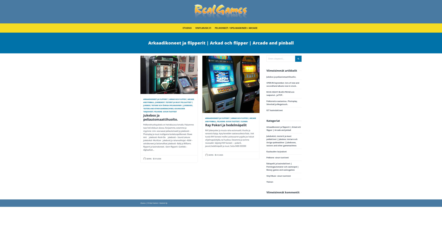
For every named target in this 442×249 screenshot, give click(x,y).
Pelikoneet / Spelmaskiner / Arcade (236, 28)
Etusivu (187, 28)
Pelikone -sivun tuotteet (165, 112)
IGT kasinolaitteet (274, 110)
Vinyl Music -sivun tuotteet (278, 176)
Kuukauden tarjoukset (276, 151)
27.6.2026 (157, 159)
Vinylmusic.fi (203, 28)
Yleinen (244, 121)
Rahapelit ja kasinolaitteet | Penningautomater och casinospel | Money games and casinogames (282, 166)
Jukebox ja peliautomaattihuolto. (160, 117)
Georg (149, 159)
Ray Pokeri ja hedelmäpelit (226, 125)
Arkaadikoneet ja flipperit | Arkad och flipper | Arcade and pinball (283, 128)
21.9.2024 (219, 155)
